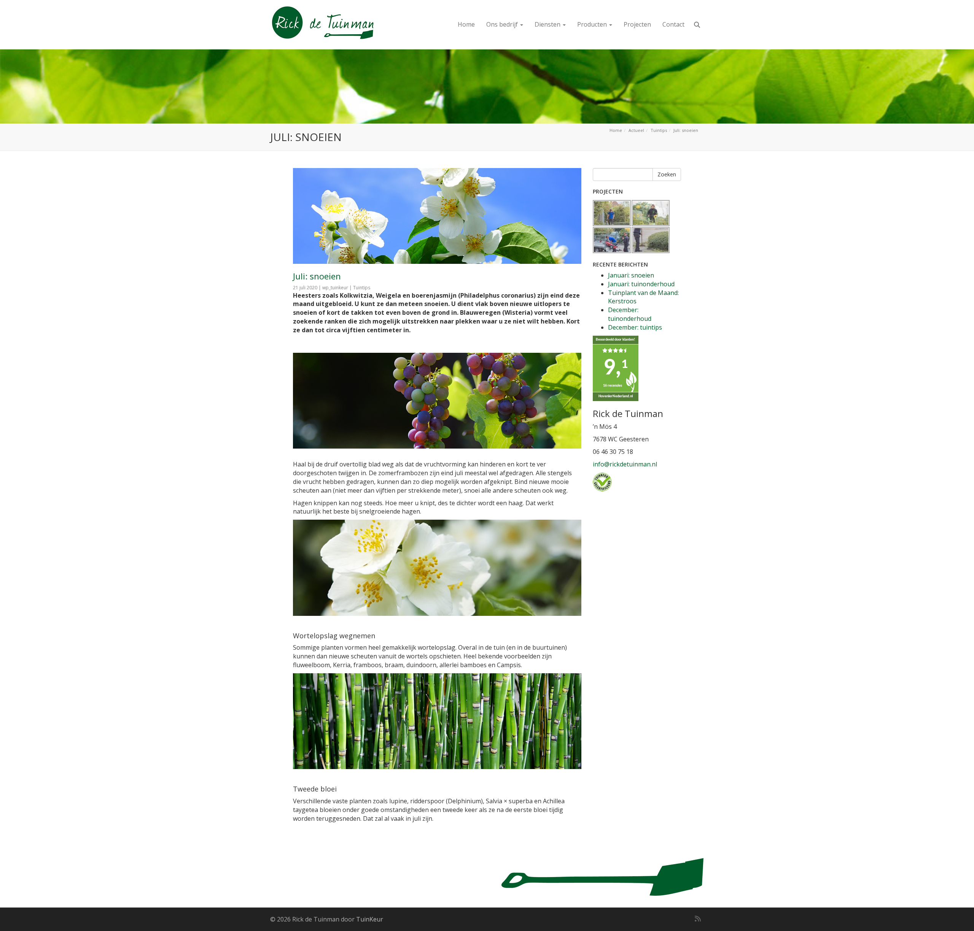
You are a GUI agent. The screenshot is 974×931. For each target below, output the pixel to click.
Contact (673, 24)
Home (466, 24)
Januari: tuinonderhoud (641, 284)
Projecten (637, 24)
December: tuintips (635, 327)
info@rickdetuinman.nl (625, 464)
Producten (592, 24)
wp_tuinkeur (335, 287)
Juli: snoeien (317, 276)
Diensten (548, 24)
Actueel (636, 130)
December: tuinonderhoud (629, 314)
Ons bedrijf (502, 24)
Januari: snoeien (631, 275)
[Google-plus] (684, 918)
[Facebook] (672, 918)
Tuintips (659, 130)
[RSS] (698, 918)
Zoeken (666, 174)
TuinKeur (369, 919)
